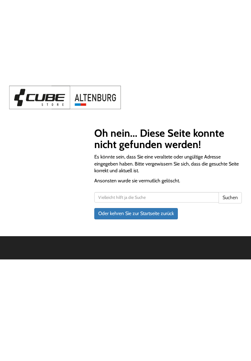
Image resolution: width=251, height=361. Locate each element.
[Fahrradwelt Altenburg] (65, 97)
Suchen (230, 197)
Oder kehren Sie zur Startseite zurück (136, 213)
